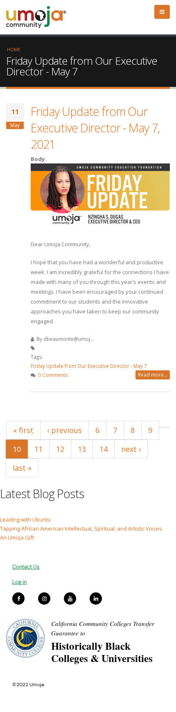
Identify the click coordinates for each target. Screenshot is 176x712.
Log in (19, 581)
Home (13, 49)
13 (82, 449)
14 (103, 449)
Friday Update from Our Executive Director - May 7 (89, 366)
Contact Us (26, 566)
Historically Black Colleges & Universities (102, 652)
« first (23, 430)
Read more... (152, 374)
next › (131, 449)
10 (17, 449)
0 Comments (53, 375)
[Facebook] (18, 598)
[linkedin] (96, 598)
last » (22, 468)
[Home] (40, 17)
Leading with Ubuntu (25, 519)
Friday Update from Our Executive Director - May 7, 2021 (95, 127)
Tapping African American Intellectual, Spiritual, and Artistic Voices (81, 528)
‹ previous (64, 430)
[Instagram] (44, 598)
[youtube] (70, 598)
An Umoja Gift (17, 537)
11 (38, 449)
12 (60, 449)
